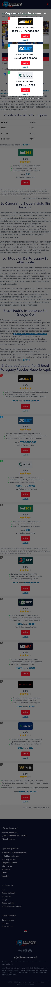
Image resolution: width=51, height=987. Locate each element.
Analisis (25, 40)
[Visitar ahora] (25, 21)
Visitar (25, 36)
